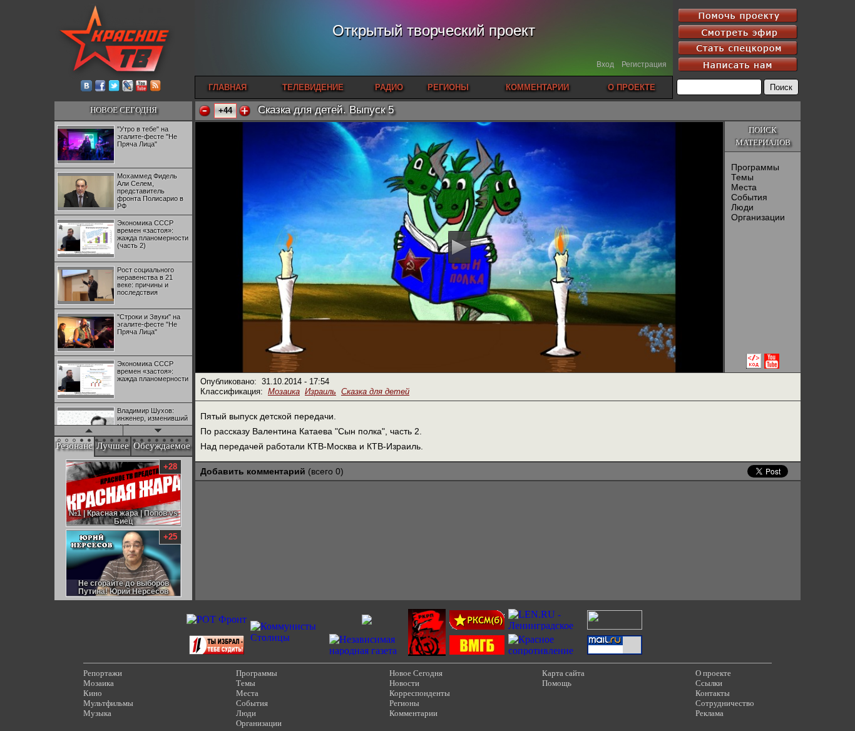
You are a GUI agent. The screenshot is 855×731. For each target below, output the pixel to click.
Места (744, 187)
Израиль (320, 391)
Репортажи (102, 673)
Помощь (556, 683)
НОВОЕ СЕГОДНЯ (123, 110)
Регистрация (644, 64)
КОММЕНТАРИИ (537, 87)
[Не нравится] (204, 110)
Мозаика (284, 391)
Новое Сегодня (416, 673)
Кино (92, 693)
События (749, 197)
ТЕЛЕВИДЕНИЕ (313, 87)
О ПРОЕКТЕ (631, 87)
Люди (742, 207)
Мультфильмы (108, 703)
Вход (605, 64)
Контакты (712, 693)
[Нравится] (244, 110)
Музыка (97, 713)
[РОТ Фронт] (217, 619)
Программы (755, 167)
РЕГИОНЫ (448, 87)
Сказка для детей (375, 391)
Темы (742, 177)
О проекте (713, 673)
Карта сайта (563, 673)
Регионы (404, 703)
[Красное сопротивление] (545, 650)
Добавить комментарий (252, 471)
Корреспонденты (419, 693)
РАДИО (389, 87)
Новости (404, 683)
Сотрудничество (724, 703)
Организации (758, 217)
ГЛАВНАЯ (227, 87)
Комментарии (413, 713)
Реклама (709, 713)
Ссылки (708, 683)
